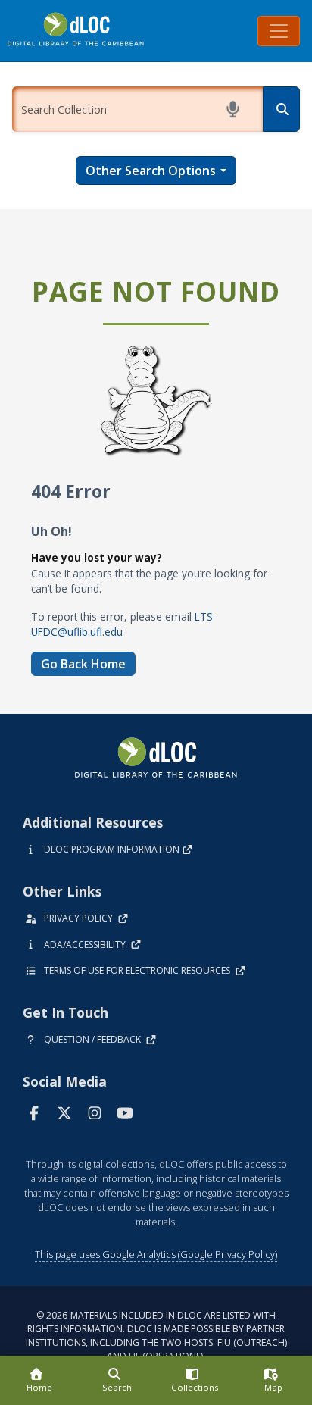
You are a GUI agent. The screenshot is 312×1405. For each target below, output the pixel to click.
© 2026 (156, 1336)
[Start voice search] (235, 109)
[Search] (281, 109)
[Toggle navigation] (278, 31)
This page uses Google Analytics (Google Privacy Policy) (156, 1254)
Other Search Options (151, 170)
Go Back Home (83, 664)
